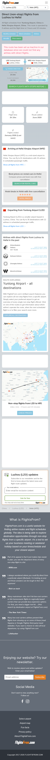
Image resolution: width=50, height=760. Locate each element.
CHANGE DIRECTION (13, 69)
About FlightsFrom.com (25, 736)
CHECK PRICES (25, 413)
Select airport (25, 719)
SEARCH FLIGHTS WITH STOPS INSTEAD (26, 86)
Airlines (36, 34)
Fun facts (25, 727)
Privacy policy (25, 732)
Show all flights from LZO (13, 226)
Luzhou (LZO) (18, 508)
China (4, 508)
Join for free (25, 498)
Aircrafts (6, 38)
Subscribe (39, 677)
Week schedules (25, 34)
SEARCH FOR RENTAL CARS (25, 184)
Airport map (25, 723)
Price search (16, 38)
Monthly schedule (9, 34)
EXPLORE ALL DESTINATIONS (15, 315)
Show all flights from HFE (13, 165)
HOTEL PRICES (25, 198)
